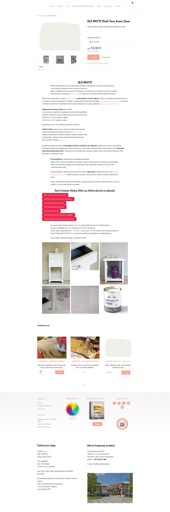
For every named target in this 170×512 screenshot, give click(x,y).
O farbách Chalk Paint (45, 406)
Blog (67, 6)
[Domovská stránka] (38, 15)
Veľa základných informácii (110, 101)
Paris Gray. (75, 94)
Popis (41, 67)
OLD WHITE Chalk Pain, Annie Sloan (118, 361)
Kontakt (118, 6)
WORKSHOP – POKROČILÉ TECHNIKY (85, 361)
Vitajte (51, 6)
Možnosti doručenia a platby (98, 63)
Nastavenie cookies (43, 427)
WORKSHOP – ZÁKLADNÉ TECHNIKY (52, 361)
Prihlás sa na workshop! (109, 104)
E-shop (42, 15)
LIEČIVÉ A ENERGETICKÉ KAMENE (82, 6)
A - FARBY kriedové (51, 15)
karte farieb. (77, 132)
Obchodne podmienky (44, 424)
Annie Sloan (70, 98)
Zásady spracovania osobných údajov (47, 420)
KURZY (99, 6)
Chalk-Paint (108, 6)
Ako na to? (41, 409)
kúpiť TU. (62, 140)
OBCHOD (60, 6)
